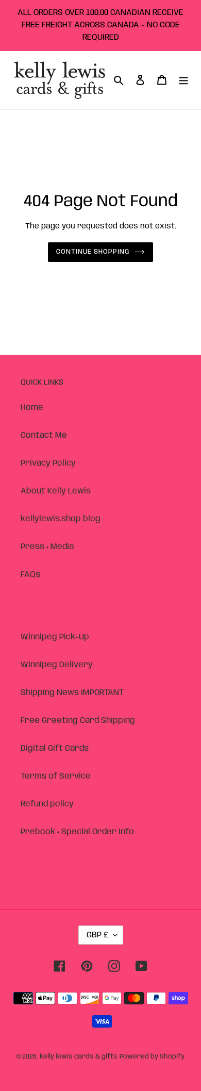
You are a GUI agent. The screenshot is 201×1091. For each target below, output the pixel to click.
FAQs (30, 574)
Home (32, 407)
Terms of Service (56, 776)
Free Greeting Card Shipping (78, 720)
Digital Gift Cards (55, 748)
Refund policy (47, 804)
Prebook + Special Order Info (77, 832)
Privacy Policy (48, 463)
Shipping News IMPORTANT (72, 692)
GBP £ (97, 935)
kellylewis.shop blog (60, 519)
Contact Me (44, 435)
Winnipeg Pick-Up (55, 637)
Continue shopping (93, 252)
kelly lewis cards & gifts (79, 1056)
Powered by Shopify (152, 1056)
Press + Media (47, 546)
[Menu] (183, 80)
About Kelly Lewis (56, 491)
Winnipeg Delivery (57, 664)
